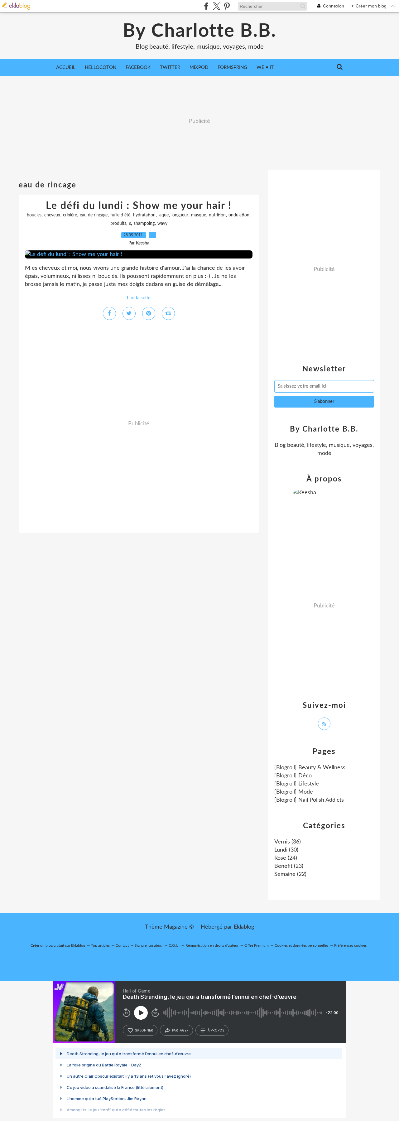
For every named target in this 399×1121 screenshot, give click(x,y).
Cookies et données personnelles (301, 945)
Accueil (65, 67)
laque (163, 215)
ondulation (238, 215)
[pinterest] (227, 6)
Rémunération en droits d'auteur (211, 945)
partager (180, 1030)
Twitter (170, 67)
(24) (285, 858)
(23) (288, 866)
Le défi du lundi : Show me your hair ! (139, 206)
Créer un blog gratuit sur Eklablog (58, 945)
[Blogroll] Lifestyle (296, 784)
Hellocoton (100, 67)
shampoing (144, 223)
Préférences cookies (350, 945)
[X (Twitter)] (216, 6)
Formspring (232, 67)
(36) (287, 842)
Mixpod (199, 67)
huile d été (120, 215)
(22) (290, 874)
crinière (70, 215)
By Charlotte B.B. (199, 31)
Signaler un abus (149, 945)
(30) (286, 850)
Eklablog (244, 927)
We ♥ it (265, 67)
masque (198, 215)
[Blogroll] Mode (293, 792)
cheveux (52, 215)
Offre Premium (256, 945)
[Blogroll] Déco (293, 776)
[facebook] (206, 6)
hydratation (144, 215)
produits (118, 223)
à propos (216, 1030)
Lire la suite (139, 298)
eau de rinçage (94, 215)
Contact (122, 945)
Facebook (138, 67)
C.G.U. (174, 945)
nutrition (217, 215)
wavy (162, 223)
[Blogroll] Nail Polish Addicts (309, 800)
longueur (179, 215)
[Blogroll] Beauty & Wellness (309, 768)
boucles (34, 215)
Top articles (100, 945)
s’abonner (144, 1030)
